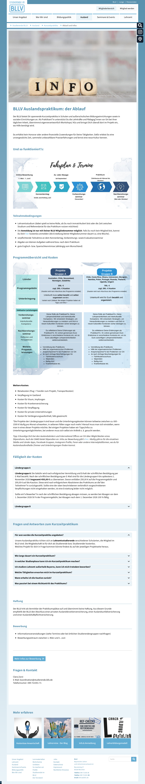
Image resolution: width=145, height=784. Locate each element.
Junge (121, 2)
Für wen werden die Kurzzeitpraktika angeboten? (39, 535)
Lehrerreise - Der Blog (58, 743)
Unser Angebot (20, 17)
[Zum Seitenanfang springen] (1, 782)
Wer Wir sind (42, 17)
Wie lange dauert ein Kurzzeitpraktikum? (35, 556)
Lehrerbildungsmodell (117, 743)
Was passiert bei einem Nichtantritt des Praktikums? (41, 583)
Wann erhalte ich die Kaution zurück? (33, 578)
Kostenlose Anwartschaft (27, 743)
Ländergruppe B (23, 506)
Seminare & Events (106, 17)
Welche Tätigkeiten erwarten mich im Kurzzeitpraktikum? (43, 572)
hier (27, 233)
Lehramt (128, 17)
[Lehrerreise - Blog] (57, 728)
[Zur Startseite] (17, 6)
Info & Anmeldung (87, 743)
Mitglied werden (127, 8)
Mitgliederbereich (106, 8)
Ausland (84, 17)
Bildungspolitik (64, 17)
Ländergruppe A (22, 468)
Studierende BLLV (20, 25)
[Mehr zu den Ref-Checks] (87, 728)
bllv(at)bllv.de (83, 778)
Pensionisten (132, 2)
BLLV (114, 2)
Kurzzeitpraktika (51, 25)
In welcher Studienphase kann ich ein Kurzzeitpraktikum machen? (47, 561)
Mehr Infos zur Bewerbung (28, 658)
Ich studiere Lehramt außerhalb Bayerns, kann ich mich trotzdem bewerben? (53, 567)
